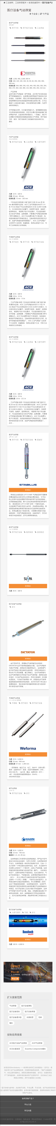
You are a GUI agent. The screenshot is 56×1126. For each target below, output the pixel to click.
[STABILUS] (28, 484)
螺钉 (11, 1023)
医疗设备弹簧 (30, 1012)
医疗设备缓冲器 (15, 1017)
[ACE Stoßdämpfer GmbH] (28, 187)
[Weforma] (28, 747)
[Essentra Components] (28, 72)
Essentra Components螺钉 (35, 1049)
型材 (40, 1017)
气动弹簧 (12, 1006)
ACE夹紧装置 (14, 1049)
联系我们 (28, 490)
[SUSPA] (28, 578)
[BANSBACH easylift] (28, 932)
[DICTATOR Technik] (28, 651)
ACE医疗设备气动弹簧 (18, 1043)
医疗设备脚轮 (26, 1006)
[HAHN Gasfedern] (28, 838)
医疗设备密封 (14, 1012)
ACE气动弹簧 (37, 1043)
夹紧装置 (30, 1017)
